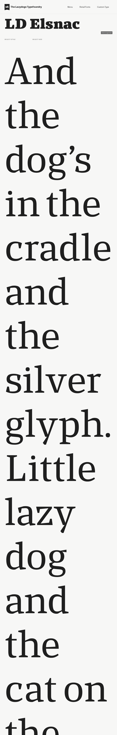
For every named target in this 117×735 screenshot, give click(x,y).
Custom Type (103, 7)
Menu (70, 7)
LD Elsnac (42, 23)
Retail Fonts (85, 7)
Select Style (10, 39)
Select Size (37, 39)
